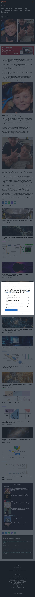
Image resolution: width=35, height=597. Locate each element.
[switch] (28, 297)
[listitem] (17, 295)
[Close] (32, 284)
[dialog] (17, 298)
